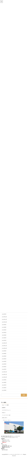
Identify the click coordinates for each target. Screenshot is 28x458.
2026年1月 (4, 314)
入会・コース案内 (5, 405)
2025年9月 (4, 324)
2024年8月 (4, 353)
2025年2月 (4, 337)
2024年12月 (4, 343)
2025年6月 (4, 329)
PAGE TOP (26, 443)
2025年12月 (4, 316)
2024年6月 (4, 356)
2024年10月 (4, 348)
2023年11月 (4, 374)
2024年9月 (4, 350)
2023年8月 (4, 382)
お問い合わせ (4, 417)
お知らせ (3, 412)
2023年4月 (4, 390)
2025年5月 (4, 332)
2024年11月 (4, 345)
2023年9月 (4, 379)
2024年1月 (4, 369)
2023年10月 (4, 377)
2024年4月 (4, 361)
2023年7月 (4, 385)
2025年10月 (4, 322)
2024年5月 (4, 358)
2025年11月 (4, 319)
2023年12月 (4, 371)
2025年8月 (4, 327)
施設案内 (3, 407)
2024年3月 (4, 364)
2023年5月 (4, 387)
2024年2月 (4, 366)
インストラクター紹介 (6, 415)
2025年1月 (4, 340)
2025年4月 (4, 335)
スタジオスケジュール (6, 410)
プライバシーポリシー (7, 420)
